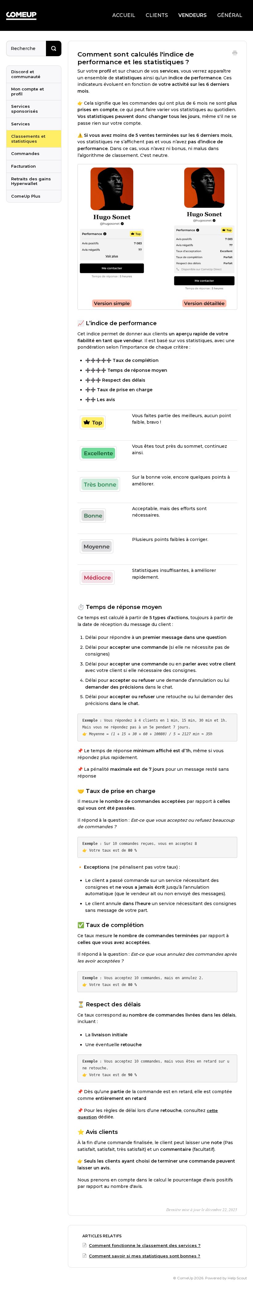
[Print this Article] (234, 53)
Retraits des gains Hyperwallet (31, 181)
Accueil (123, 15)
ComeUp (185, 1278)
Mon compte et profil (27, 91)
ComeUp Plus (25, 196)
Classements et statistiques (28, 139)
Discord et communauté (25, 74)
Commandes (25, 153)
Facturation (23, 166)
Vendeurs (192, 15)
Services (20, 123)
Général (229, 15)
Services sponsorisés (24, 109)
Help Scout (237, 1278)
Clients (157, 15)
